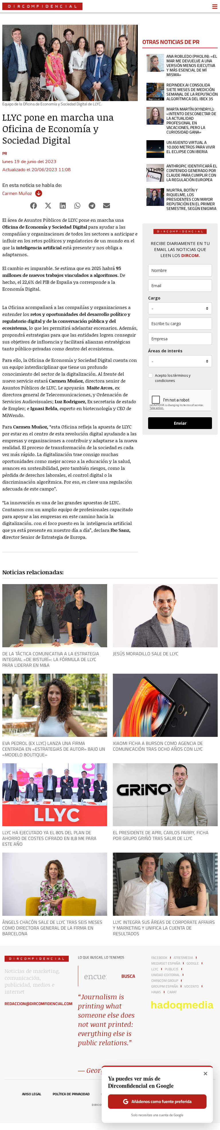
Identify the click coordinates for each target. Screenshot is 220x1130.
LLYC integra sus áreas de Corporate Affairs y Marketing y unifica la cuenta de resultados (164, 928)
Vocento (191, 986)
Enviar (180, 423)
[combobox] (96, 976)
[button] (33, 205)
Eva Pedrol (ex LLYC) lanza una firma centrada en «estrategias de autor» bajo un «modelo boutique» (53, 749)
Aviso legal (31, 1094)
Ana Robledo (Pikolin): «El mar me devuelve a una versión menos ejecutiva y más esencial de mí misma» (191, 65)
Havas (156, 992)
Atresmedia (183, 958)
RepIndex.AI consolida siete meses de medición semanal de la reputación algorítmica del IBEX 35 (192, 92)
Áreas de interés (165, 351)
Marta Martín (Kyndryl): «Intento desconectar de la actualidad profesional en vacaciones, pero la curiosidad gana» (191, 120)
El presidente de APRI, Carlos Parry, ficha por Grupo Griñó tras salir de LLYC (161, 835)
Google (192, 963)
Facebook (159, 958)
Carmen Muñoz (17, 193)
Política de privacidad (71, 1094)
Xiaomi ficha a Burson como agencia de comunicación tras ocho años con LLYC (158, 746)
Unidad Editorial (165, 975)
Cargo (154, 298)
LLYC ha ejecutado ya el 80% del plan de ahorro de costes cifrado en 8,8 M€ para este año (49, 838)
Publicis (171, 969)
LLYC (154, 969)
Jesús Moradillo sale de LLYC (145, 653)
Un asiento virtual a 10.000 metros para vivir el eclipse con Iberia (190, 147)
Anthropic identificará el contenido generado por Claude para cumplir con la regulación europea (191, 172)
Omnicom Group (164, 981)
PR (4, 153)
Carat (172, 992)
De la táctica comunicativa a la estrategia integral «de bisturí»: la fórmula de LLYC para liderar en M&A (50, 659)
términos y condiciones (172, 378)
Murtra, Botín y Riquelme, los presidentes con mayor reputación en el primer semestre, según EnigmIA (191, 199)
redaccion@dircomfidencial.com (38, 1003)
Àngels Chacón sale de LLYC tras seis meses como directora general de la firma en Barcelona (52, 928)
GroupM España (164, 986)
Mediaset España (165, 963)
